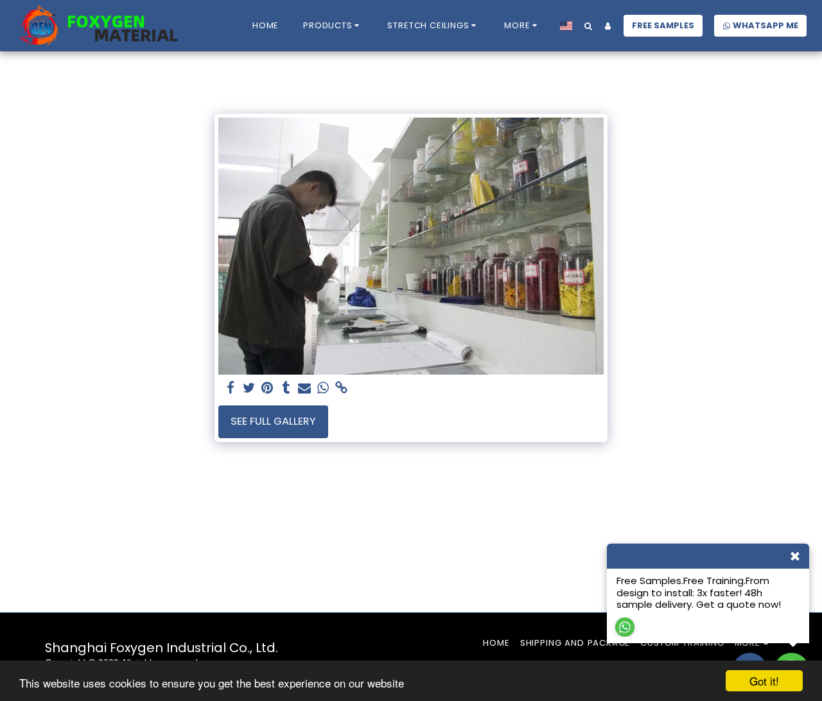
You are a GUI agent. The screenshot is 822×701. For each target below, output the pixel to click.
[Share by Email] (304, 388)
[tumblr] (286, 388)
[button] (333, 26)
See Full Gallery (273, 421)
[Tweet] (249, 388)
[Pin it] (267, 388)
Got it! (764, 681)
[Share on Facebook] (230, 388)
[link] (342, 388)
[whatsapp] (323, 388)
